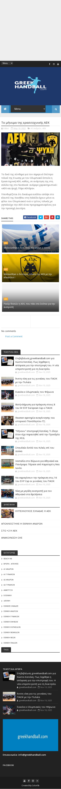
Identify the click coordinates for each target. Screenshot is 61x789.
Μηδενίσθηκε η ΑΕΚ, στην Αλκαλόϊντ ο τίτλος (27, 247)
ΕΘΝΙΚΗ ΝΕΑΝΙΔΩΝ (11, 632)
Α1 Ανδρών (36, 128)
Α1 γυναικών (9, 574)
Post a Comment (14, 336)
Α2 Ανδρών (8, 579)
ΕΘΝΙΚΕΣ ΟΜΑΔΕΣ (11, 606)
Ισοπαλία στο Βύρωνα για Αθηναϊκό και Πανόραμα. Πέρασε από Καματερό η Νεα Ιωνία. (37, 464)
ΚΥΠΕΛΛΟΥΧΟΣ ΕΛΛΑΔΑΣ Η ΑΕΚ (33, 510)
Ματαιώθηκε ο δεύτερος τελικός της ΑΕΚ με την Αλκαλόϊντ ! (28, 276)
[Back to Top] (37, 781)
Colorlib (35, 785)
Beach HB (8, 558)
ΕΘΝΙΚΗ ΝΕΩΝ (9, 637)
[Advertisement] (30, 30)
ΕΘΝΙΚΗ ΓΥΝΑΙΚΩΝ (11, 616)
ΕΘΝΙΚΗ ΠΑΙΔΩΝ (10, 643)
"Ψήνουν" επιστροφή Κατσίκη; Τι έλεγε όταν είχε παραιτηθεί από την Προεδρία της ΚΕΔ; (37, 434)
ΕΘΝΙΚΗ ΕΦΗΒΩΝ (11, 622)
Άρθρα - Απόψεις (11, 564)
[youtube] (58, 64)
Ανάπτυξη (8, 590)
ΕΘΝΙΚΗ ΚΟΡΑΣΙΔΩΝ (12, 627)
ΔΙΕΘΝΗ (7, 601)
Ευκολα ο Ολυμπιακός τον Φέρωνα (34, 391)
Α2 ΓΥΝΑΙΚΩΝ (9, 585)
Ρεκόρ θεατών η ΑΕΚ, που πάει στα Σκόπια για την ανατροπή (29, 305)
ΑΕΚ (44, 128)
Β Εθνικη (8, 595)
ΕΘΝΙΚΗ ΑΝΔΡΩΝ (11, 611)
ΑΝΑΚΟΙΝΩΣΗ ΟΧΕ (11, 537)
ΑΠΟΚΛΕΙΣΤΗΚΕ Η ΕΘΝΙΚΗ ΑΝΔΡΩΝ (21, 523)
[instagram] (54, 64)
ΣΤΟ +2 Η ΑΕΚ (9, 530)
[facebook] (49, 64)
